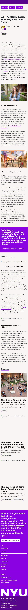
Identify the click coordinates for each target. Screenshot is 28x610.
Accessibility (5, 583)
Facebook (4, 7)
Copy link (19, 8)
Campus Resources (6, 455)
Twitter (11, 7)
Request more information (9, 540)
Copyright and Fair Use (9, 580)
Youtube (4, 564)
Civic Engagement (6, 499)
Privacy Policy (6, 577)
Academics (4, 548)
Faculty (4, 33)
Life (2, 545)
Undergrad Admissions (8, 601)
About (3, 574)
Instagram (4, 556)
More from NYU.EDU (7, 598)
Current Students (18, 499)
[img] (14, 385)
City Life (4, 410)
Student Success (7, 608)
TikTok (3, 567)
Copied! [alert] (19, 9)
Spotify (3, 569)
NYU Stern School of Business (12, 59)
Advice (3, 551)
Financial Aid (5, 603)
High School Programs (9, 605)
